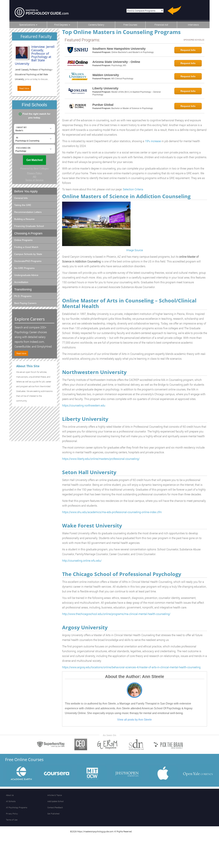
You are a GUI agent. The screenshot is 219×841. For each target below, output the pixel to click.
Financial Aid (161, 24)
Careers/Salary (96, 24)
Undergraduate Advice (26, 275)
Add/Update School (55, 801)
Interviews (193, 24)
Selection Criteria (133, 189)
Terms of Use (11, 819)
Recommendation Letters (28, 212)
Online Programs (23, 240)
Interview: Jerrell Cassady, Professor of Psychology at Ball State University (35, 55)
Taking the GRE (22, 205)
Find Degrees (61, 24)
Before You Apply (26, 191)
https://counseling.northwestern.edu (83, 405)
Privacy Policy (12, 813)
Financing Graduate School (29, 226)
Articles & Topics (54, 795)
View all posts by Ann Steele (134, 719)
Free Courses (130, 24)
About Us (10, 795)
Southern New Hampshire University (119, 48)
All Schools (11, 801)
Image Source (134, 250)
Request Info (188, 50)
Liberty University (105, 88)
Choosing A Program (28, 233)
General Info (21, 198)
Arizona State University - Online (116, 62)
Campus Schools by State (28, 254)
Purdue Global (102, 104)
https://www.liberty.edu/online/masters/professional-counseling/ (101, 458)
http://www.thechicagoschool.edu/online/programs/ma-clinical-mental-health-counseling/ (116, 614)
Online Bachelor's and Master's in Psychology (132, 52)
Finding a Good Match (26, 247)
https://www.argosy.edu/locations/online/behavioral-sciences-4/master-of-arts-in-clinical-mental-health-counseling (131, 667)
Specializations (27, 24)
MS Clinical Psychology (122, 78)
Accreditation (21, 282)
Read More (24, 88)
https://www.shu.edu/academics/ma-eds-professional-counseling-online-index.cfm (112, 512)
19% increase (153, 141)
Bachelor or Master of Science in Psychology (132, 108)
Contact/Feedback (55, 807)
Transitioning (23, 289)
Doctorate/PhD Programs (27, 261)
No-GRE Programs (24, 268)
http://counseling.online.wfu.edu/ (82, 560)
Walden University (105, 75)
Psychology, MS (118, 65)
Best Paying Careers (25, 303)
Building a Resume (24, 219)
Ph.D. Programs (22, 296)
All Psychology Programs (16, 807)
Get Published (53, 813)
